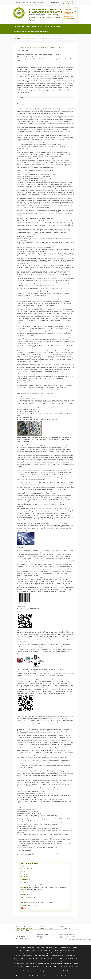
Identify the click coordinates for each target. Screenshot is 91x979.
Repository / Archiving (56, 963)
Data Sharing (52, 961)
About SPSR (71, 950)
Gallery (21, 950)
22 (27, 877)
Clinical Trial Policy (32, 958)
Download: (24, 874)
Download (26, 908)
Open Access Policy (30, 963)
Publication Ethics (42, 961)
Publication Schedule (34, 953)
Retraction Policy (32, 961)
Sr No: (22, 866)
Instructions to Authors (51, 947)
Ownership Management (21, 953)
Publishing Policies (19, 963)
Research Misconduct (71, 958)
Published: (24, 905)
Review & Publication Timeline (41, 955)
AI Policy (60, 961)
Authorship (54, 958)
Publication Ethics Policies (70, 961)
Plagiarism (61, 958)
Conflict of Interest (44, 958)
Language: (24, 879)
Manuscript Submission (65, 947)
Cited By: (23, 877)
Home (18, 38)
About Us (22, 947)
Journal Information (42, 950)
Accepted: (24, 900)
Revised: (23, 897)
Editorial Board (30, 947)
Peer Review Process (27, 955)
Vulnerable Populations (20, 958)
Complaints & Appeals (20, 961)
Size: (22, 871)
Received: (23, 894)
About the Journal (53, 950)
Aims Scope (63, 950)
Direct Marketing (46, 966)
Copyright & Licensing (43, 963)
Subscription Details (69, 966)
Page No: (23, 869)
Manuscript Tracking (30, 950)
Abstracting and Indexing (48, 953)
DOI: (22, 902)
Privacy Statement (57, 966)
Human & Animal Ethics (57, 955)
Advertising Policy (35, 966)
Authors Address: (26, 887)
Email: (22, 892)
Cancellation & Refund (23, 966)
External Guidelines (70, 955)
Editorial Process (60, 953)
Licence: (23, 882)
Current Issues (40, 947)
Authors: (23, 885)
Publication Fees (68, 963)
